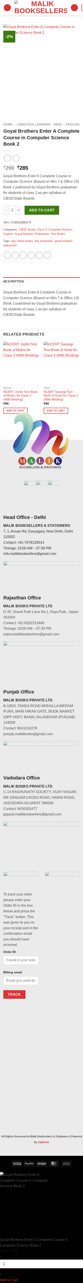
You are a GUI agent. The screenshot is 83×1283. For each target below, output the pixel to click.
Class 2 (42, 229)
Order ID (9, 952)
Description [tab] (13, 281)
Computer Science (60, 229)
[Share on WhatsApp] (7, 255)
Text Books (58, 234)
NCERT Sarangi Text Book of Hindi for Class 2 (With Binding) (61, 395)
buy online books (22, 241)
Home (8, 124)
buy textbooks (44, 241)
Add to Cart (9, 1280)
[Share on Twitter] (23, 255)
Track (14, 994)
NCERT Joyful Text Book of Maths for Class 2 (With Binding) (20, 395)
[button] (7, 7)
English (72, 124)
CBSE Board (27, 229)
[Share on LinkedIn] (47, 255)
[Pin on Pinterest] (39, 255)
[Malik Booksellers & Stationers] (40, 7)
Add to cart (42, 210)
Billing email (12, 972)
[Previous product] (16, 158)
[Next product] (7, 158)
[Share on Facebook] (15, 255)
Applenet (43, 1142)
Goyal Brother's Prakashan (32, 234)
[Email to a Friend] (31, 255)
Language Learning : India (39, 124)
